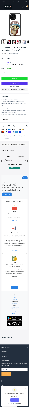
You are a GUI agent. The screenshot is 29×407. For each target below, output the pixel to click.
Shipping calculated (17, 64)
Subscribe (6, 374)
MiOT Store (4, 53)
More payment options (14, 86)
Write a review (14, 168)
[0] (26, 7)
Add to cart (14, 78)
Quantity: (3, 73)
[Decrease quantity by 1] (8, 73)
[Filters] (3, 160)
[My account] (23, 7)
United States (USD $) (6, 381)
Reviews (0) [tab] (8, 156)
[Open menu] (2, 6)
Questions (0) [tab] (21, 156)
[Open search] (20, 7)
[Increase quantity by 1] (16, 73)
